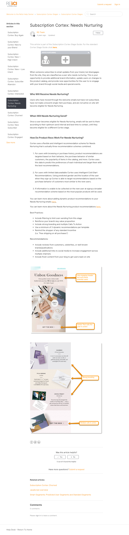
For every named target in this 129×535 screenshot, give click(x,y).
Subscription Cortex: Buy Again (16, 33)
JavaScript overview (39, 490)
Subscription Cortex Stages (47, 14)
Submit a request (104, 4)
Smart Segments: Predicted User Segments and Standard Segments (60, 494)
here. (54, 202)
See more (10, 142)
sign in (38, 515)
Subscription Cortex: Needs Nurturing (14, 103)
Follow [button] (98, 33)
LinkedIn (38, 442)
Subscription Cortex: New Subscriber (13, 125)
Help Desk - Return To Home (19, 529)
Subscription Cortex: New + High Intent (14, 57)
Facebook (31, 442)
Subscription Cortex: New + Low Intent (16, 69)
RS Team (41, 32)
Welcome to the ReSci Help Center (20, 14)
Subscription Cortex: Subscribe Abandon (15, 81)
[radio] (60, 457)
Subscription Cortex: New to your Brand (14, 45)
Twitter (35, 442)
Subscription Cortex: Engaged (15, 135)
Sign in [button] (117, 4)
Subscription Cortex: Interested (16, 92)
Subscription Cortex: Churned (15, 114)
